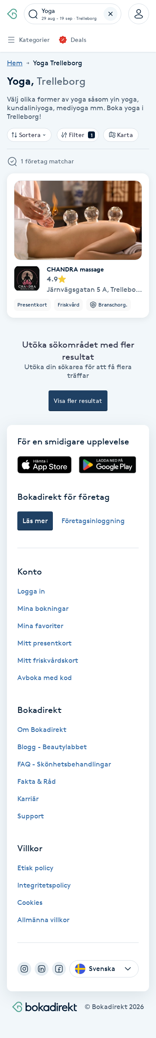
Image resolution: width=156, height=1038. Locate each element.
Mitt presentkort (44, 643)
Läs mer (35, 521)
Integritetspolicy (44, 885)
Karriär (28, 799)
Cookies (29, 902)
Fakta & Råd (36, 781)
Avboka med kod (44, 678)
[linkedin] (42, 969)
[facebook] (59, 969)
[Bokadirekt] (12, 14)
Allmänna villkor (43, 920)
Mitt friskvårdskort (47, 660)
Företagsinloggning (93, 521)
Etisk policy (35, 868)
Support (30, 816)
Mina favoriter (40, 626)
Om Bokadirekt (41, 729)
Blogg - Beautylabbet (52, 747)
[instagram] (24, 969)
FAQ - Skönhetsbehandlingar (64, 764)
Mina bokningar (42, 608)
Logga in (31, 591)
